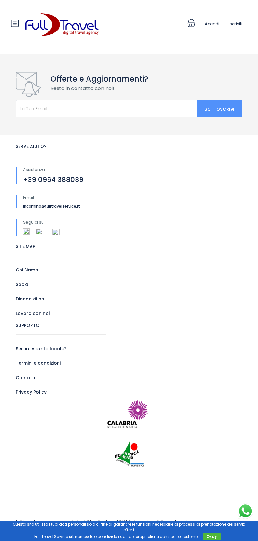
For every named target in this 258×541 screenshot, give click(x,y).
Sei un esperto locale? (41, 348)
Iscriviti (235, 24)
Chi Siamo (27, 270)
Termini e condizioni (38, 363)
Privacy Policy (31, 392)
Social (23, 284)
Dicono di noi (30, 299)
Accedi (212, 24)
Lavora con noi (33, 313)
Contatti (25, 377)
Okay (211, 536)
